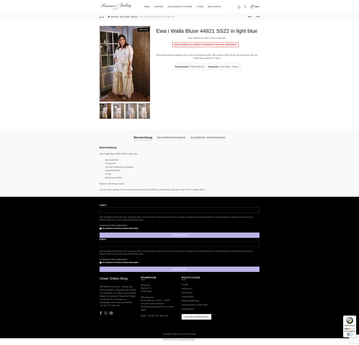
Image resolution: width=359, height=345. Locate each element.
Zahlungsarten (188, 309)
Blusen (134, 17)
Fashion (158, 6)
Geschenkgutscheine (180, 6)
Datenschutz (187, 292)
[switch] (350, 334)
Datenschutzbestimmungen (132, 220)
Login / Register (239, 7)
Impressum (187, 288)
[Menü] (354, 317)
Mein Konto (214, 6)
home (147, 6)
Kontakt (185, 284)
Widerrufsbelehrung (190, 301)
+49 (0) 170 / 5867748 (109, 305)
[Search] (245, 6)
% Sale (200, 6)
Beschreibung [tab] (143, 137)
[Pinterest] (111, 313)
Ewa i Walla (125, 17)
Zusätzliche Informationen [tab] (207, 137)
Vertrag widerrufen (196, 317)
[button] (146, 65)
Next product (257, 17)
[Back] (101, 17)
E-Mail (103, 205)
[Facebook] (101, 313)
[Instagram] (105, 313)
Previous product (250, 17)
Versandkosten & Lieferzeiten (195, 305)
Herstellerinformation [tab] (171, 137)
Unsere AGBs (188, 296)
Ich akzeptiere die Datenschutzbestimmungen (119, 228)
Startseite (114, 17)
